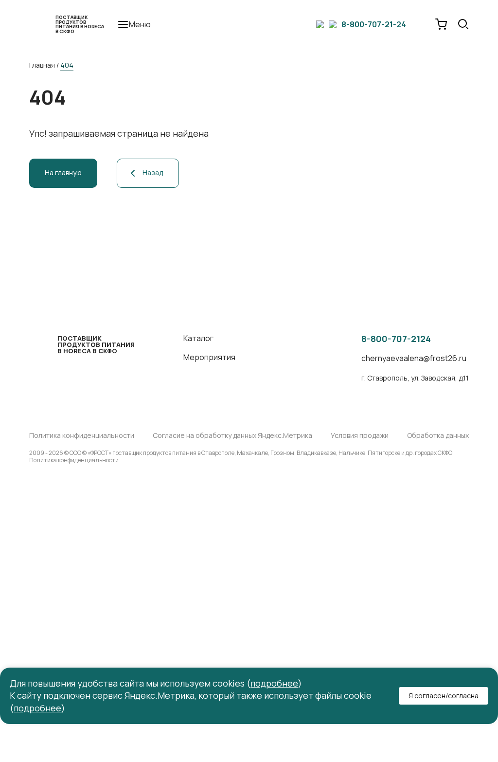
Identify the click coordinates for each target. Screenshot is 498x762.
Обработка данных (438, 436)
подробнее (274, 683)
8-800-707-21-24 (373, 24)
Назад (152, 172)
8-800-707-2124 (396, 339)
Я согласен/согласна (444, 695)
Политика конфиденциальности (81, 436)
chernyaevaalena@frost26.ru (413, 358)
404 (66, 65)
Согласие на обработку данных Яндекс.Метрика (232, 436)
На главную (63, 172)
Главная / (44, 65)
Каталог (198, 338)
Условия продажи (360, 436)
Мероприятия (209, 357)
